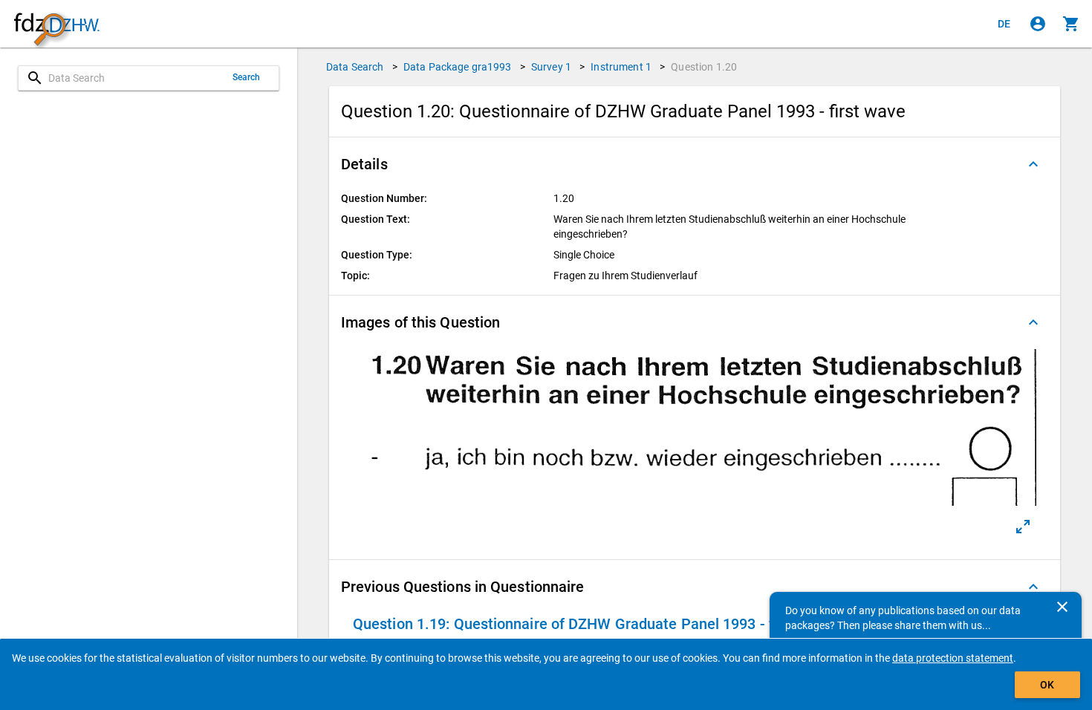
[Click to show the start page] (56, 24)
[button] (694, 164)
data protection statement (952, 658)
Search (247, 77)
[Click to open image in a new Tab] (1023, 526)
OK (1047, 685)
